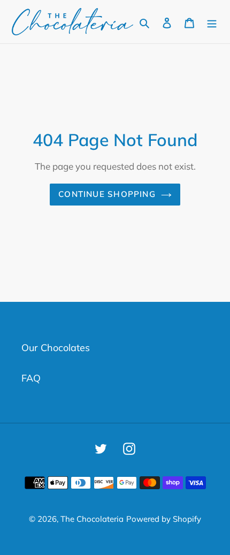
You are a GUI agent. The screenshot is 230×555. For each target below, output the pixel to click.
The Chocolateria (92, 519)
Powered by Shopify (163, 519)
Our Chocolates (55, 347)
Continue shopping (107, 194)
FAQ (31, 378)
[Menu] (212, 21)
